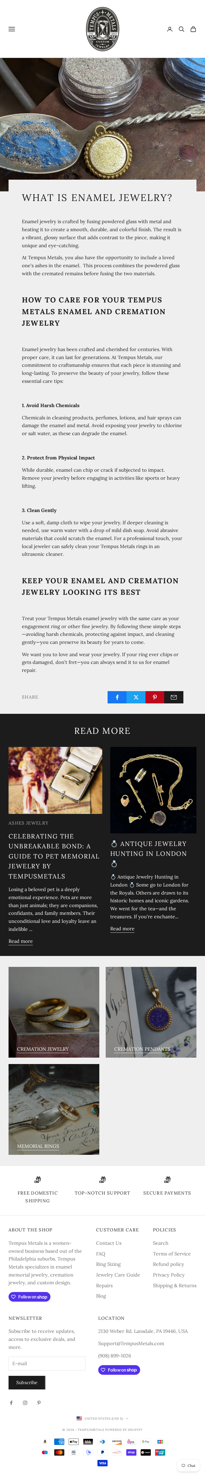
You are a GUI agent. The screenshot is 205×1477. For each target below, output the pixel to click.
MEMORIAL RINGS (38, 1146)
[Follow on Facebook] (11, 1402)
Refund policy (168, 1264)
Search (160, 1243)
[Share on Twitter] (136, 697)
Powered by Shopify (124, 1430)
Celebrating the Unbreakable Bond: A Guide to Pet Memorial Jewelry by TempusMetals (54, 856)
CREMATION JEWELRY (43, 1049)
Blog (101, 1296)
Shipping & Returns (174, 1285)
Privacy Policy (169, 1275)
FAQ (100, 1254)
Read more (21, 941)
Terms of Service (172, 1254)
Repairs (104, 1285)
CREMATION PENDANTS (142, 1049)
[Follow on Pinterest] (39, 1402)
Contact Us (108, 1243)
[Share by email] (173, 697)
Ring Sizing (108, 1264)
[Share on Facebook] (117, 697)
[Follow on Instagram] (25, 1402)
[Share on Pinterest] (155, 697)
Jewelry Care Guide (118, 1275)
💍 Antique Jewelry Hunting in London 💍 (148, 854)
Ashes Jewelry (29, 823)
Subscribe (27, 1382)
